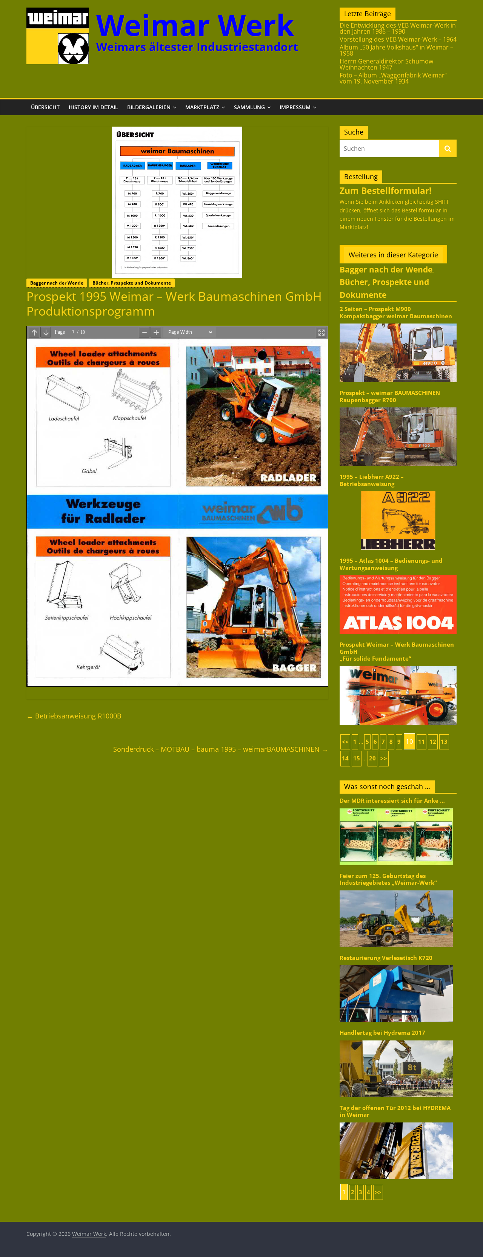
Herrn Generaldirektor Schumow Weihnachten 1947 (386, 64)
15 (356, 758)
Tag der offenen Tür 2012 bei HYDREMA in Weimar (395, 1111)
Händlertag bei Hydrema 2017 (382, 1033)
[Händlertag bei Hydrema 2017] (396, 1040)
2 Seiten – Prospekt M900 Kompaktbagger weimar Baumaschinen (396, 312)
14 (345, 758)
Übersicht (45, 107)
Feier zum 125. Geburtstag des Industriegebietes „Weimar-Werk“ (388, 879)
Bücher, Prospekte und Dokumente (131, 283)
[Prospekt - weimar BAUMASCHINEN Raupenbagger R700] (398, 407)
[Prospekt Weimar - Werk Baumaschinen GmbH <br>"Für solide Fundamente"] (398, 666)
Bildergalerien (149, 107)
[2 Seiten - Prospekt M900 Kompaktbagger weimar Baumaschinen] (398, 323)
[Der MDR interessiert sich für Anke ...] (396, 808)
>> (383, 758)
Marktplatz (202, 107)
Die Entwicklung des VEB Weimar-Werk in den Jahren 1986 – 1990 (398, 28)
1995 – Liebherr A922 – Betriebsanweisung (372, 480)
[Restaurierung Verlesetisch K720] (396, 965)
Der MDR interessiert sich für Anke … (392, 801)
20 (372, 758)
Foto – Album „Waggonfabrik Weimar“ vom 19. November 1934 (393, 78)
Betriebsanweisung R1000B (74, 715)
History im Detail (93, 107)
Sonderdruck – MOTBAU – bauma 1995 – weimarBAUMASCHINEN (220, 749)
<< (345, 742)
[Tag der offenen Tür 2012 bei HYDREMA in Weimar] (396, 1122)
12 (432, 742)
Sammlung (249, 107)
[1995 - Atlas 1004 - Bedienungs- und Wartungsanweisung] (398, 575)
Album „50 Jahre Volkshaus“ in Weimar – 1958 (396, 50)
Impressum (295, 107)
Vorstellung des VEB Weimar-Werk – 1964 (398, 39)
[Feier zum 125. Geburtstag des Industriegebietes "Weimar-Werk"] (396, 890)
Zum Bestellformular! (386, 190)
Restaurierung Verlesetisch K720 (386, 958)
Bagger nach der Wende (56, 283)
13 (444, 742)
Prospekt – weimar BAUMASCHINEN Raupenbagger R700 (390, 396)
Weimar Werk (195, 25)
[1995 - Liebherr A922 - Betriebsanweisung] (398, 491)
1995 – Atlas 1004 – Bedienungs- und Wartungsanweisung (391, 564)
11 (421, 742)
